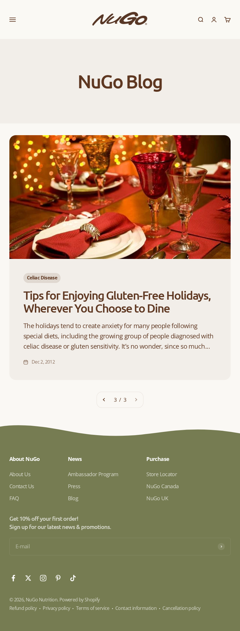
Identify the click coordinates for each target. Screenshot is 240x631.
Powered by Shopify (79, 599)
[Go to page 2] (104, 400)
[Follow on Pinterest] (58, 578)
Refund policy (23, 608)
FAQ (14, 498)
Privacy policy (56, 608)
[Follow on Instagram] (43, 578)
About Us (19, 474)
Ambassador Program (93, 474)
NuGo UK (157, 498)
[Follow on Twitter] (28, 578)
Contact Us (21, 486)
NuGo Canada (162, 486)
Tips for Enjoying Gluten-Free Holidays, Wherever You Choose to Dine (117, 301)
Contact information (136, 608)
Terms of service (92, 608)
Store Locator (161, 474)
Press (74, 486)
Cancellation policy (181, 608)
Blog (73, 498)
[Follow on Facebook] (13, 578)
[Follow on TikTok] (73, 578)
